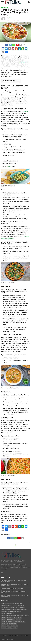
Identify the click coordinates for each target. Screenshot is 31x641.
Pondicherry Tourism (20, 621)
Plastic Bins (5, 623)
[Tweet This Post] (10, 44)
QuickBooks (17, 619)
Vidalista (9, 617)
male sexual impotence (7, 619)
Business (9, 603)
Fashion (17, 635)
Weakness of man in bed (7, 613)
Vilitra (26, 615)
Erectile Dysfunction (18, 603)
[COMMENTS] (24, 44)
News (22, 636)
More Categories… (14, 636)
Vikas (10, 17)
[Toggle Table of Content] (17, 81)
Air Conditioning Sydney (7, 627)
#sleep (19, 611)
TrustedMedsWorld (6, 609)
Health (3, 603)
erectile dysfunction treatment (17, 607)
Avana (22, 615)
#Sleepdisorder (12, 611)
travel (15, 605)
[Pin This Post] (17, 44)
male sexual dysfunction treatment (10, 615)
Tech (22, 635)
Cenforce (4, 611)
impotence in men (17, 617)
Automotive (4, 607)
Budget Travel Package (7, 621)
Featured (4, 605)
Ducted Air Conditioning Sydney (9, 625)
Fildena (3, 617)
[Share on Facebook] (6, 44)
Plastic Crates (12, 623)
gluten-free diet (23, 62)
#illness (10, 605)
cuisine (26, 111)
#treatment (21, 605)
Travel (26, 635)
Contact (5, 635)
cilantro (9, 166)
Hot (16, 627)
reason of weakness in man (19, 609)
